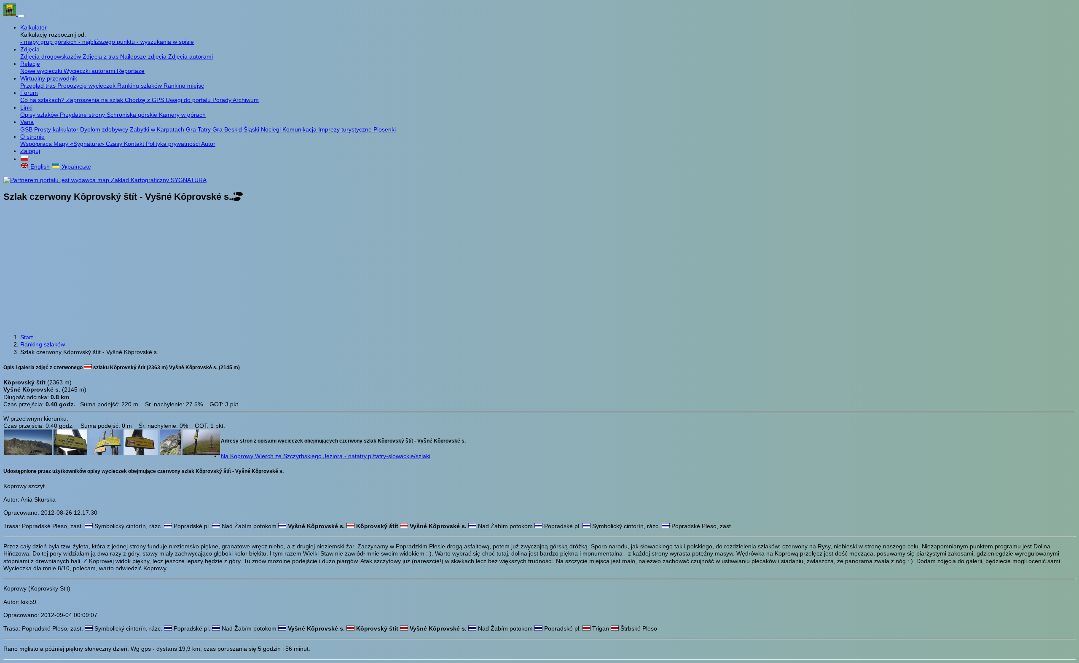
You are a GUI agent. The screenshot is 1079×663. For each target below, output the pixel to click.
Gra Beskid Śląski (236, 129)
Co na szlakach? (43, 100)
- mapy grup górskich (49, 41)
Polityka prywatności (173, 143)
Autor (208, 143)
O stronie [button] (32, 136)
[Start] (10, 14)
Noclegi (271, 129)
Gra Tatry (199, 129)
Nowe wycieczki (42, 70)
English (39, 166)
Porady (222, 100)
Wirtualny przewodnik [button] (48, 78)
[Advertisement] (539, 269)
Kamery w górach (182, 114)
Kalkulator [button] (33, 27)
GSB (27, 129)
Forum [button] (29, 92)
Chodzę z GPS (145, 100)
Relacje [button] (30, 63)
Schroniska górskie (133, 114)
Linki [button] (26, 107)
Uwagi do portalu (189, 100)
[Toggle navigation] (21, 16)
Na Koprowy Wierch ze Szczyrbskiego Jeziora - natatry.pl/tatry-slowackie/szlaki (325, 456)
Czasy (115, 143)
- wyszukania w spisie (165, 41)
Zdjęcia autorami (190, 56)
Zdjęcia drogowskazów (51, 56)
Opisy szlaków (40, 114)
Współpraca (37, 143)
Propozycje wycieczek (87, 85)
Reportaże (131, 70)
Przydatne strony (83, 114)
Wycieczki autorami (90, 70)
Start (26, 337)
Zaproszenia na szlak (95, 100)
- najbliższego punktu (107, 41)
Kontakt (135, 143)
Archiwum (246, 100)
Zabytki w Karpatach (158, 129)
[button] (24, 159)
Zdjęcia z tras (101, 56)
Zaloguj (30, 151)
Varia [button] (27, 121)
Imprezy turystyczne (345, 129)
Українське (75, 166)
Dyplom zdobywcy (105, 129)
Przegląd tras (38, 85)
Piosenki (384, 129)
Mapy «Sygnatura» (80, 143)
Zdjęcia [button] (30, 49)
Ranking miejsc (184, 85)
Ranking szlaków (140, 85)
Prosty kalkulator (57, 129)
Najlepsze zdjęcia (144, 56)
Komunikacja (300, 129)
